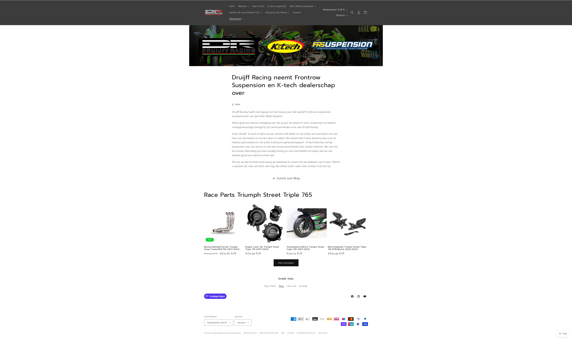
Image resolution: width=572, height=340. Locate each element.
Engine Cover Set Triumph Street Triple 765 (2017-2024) (262, 248)
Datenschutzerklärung (268, 333)
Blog (281, 286)
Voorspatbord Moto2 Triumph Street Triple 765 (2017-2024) (305, 248)
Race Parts (270, 286)
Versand (290, 333)
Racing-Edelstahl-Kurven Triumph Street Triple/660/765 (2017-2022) (221, 248)
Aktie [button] (237, 104)
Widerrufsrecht (250, 333)
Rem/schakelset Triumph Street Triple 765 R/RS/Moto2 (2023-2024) (347, 248)
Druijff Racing (217, 333)
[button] (244, 6)
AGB (283, 333)
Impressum (322, 333)
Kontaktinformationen (306, 333)
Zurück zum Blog (288, 178)
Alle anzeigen (286, 263)
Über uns (291, 286)
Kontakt (303, 286)
